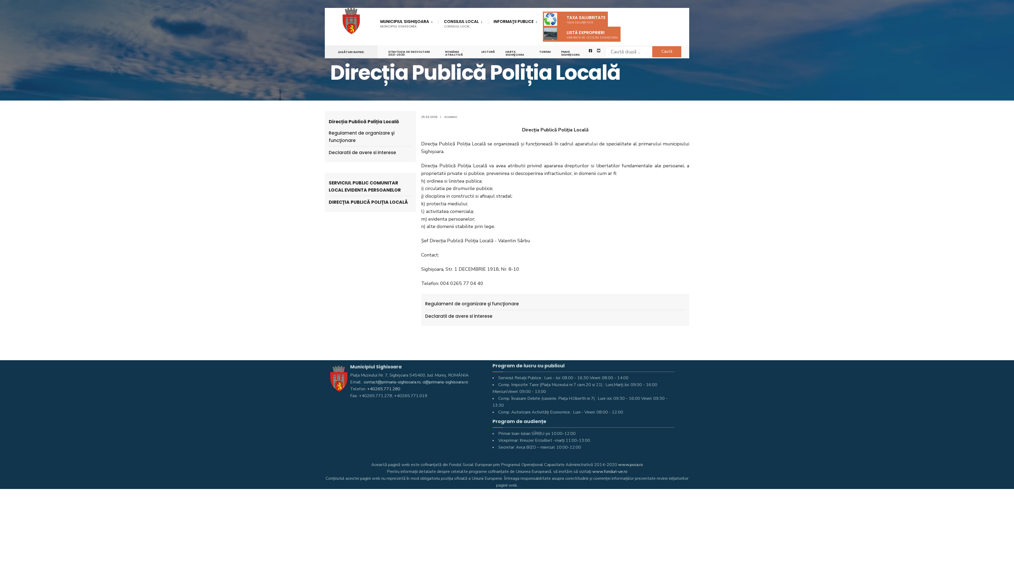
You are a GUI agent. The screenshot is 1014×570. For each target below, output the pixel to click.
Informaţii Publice (514, 21)
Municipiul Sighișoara (404, 23)
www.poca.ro (630, 465)
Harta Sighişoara (514, 53)
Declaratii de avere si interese (458, 316)
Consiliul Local (461, 23)
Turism (545, 52)
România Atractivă (454, 53)
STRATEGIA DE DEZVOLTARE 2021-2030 (409, 53)
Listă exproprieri (592, 35)
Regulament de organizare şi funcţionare (472, 304)
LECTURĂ (488, 52)
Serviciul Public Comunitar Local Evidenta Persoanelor (365, 186)
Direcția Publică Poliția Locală (368, 202)
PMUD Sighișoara (570, 53)
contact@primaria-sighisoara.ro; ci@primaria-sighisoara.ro (415, 382)
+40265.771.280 (383, 389)
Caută (666, 51)
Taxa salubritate (586, 20)
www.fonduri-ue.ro (609, 471)
